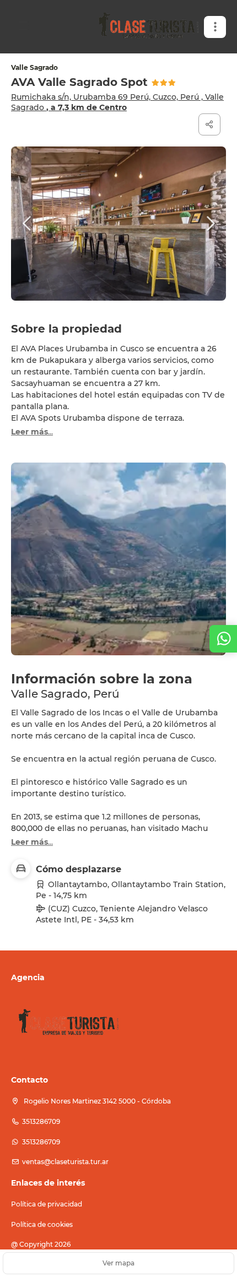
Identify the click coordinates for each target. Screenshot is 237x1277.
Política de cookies (42, 1224)
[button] (215, 27)
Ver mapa (118, 1263)
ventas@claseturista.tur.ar (65, 1162)
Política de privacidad (46, 1204)
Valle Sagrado (34, 67)
